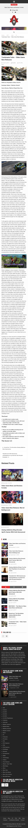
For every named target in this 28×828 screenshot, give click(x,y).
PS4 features (6, 747)
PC (19, 62)
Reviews (5, 751)
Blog (9, 818)
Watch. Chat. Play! (7, 764)
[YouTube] (15, 12)
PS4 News (5, 749)
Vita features (6, 761)
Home (4, 818)
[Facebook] (12, 12)
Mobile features (7, 724)
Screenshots (6, 753)
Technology (6, 757)
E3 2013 (5, 712)
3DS (4, 707)
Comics (5, 709)
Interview (5, 722)
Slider (4, 755)
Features (5, 720)
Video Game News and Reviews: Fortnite (14, 7)
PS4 (21, 62)
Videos (4, 759)
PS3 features (6, 743)
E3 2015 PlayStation (8, 718)
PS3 (4, 741)
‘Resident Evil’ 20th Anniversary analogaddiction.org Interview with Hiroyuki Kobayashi (13, 455)
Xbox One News (7, 772)
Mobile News (6, 726)
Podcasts (5, 737)
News (4, 732)
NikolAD (14, 62)
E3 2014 (5, 714)
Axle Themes (18, 826)
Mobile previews (7, 728)
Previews (5, 739)
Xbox (3, 64)
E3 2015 (5, 716)
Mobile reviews (6, 730)
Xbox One (5, 770)
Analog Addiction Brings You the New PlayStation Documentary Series (17, 569)
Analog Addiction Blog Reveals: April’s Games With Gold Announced (17, 560)
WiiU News (5, 766)
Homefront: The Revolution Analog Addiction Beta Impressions (14, 448)
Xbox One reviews (7, 774)
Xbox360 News (6, 776)
